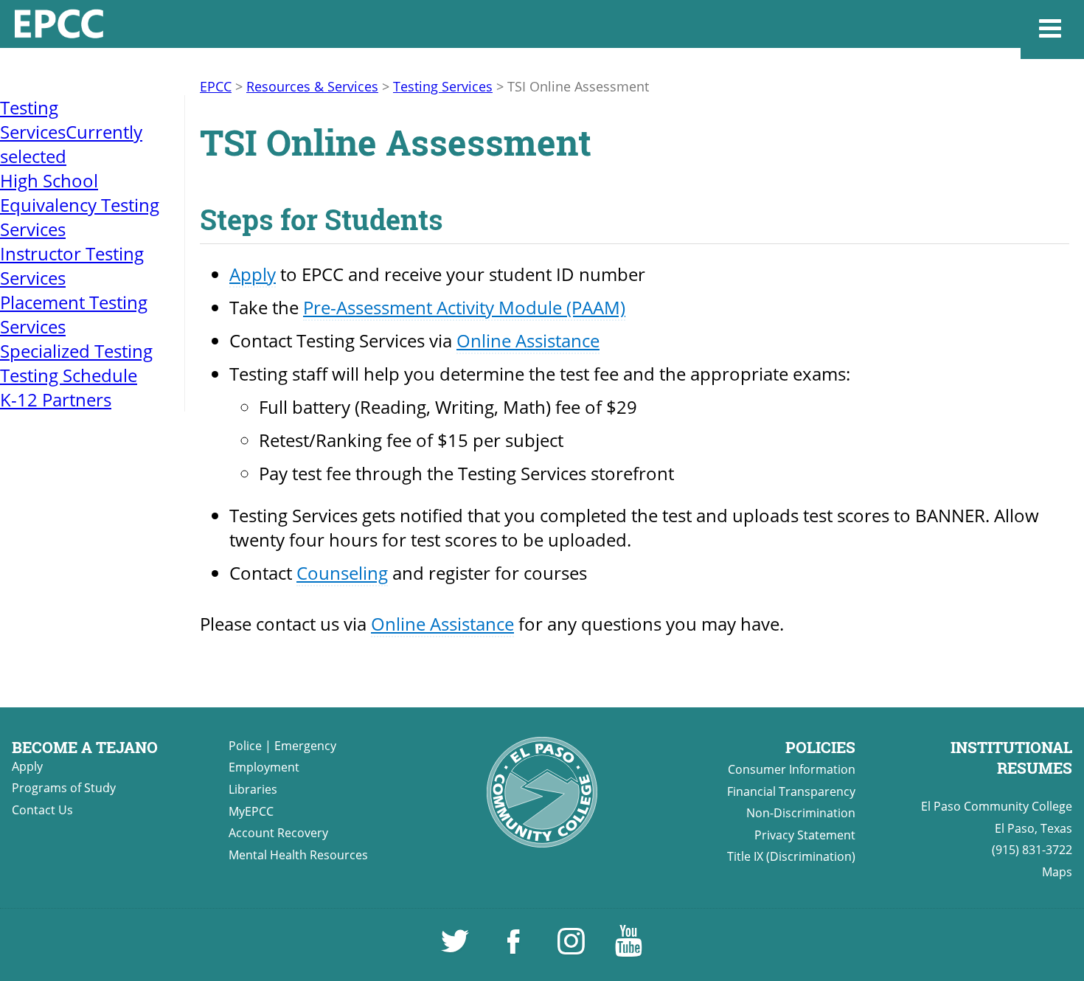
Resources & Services (312, 86)
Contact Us (42, 810)
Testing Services (443, 86)
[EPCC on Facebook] (514, 948)
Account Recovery (278, 833)
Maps (1057, 872)
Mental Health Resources (298, 855)
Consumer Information (791, 769)
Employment (264, 767)
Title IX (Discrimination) (791, 856)
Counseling (342, 573)
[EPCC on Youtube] (628, 948)
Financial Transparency (791, 791)
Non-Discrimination (800, 813)
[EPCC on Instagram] (572, 948)
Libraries (253, 789)
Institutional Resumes (1011, 757)
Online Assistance (528, 340)
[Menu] (1052, 29)
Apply (252, 274)
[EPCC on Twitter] (456, 948)
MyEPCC (251, 811)
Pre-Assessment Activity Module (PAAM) (464, 307)
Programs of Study (64, 788)
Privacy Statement (804, 835)
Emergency (305, 746)
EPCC (216, 86)
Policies (820, 747)
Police (245, 746)
